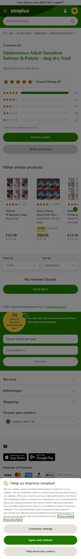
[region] (40, 518)
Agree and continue (41, 540)
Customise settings (40, 529)
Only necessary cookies (40, 551)
